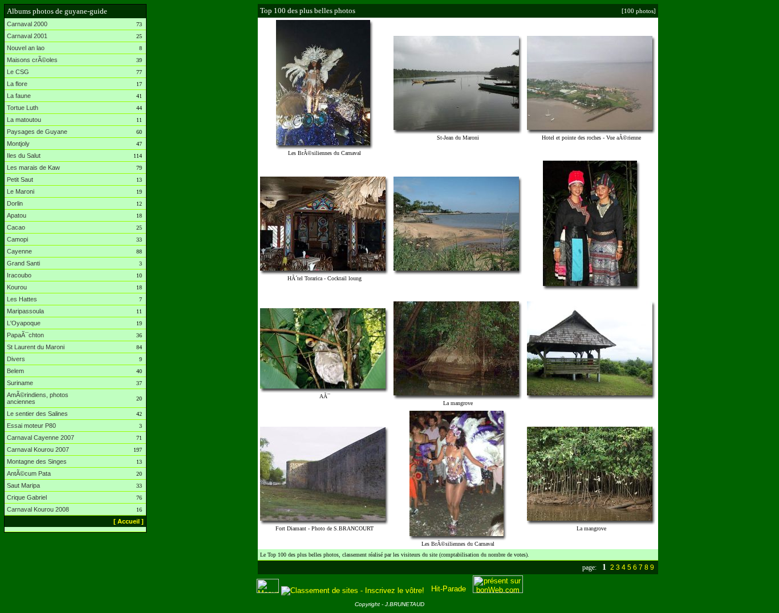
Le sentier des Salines (37, 413)
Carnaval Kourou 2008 (38, 509)
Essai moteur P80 (31, 425)
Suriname (20, 382)
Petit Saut (20, 179)
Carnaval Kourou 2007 (38, 449)
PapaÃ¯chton (25, 335)
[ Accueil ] (128, 521)
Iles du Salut (23, 155)
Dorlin (15, 203)
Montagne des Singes (37, 461)
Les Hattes (22, 299)
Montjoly (18, 143)
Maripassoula (25, 311)
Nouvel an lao (25, 47)
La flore (17, 83)
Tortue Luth (22, 107)
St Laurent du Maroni (35, 347)
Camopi (17, 239)
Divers (16, 358)
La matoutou (24, 119)
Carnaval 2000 (27, 24)
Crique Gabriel (27, 497)
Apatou (16, 215)
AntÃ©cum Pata (29, 473)
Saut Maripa (23, 485)
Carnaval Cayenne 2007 (40, 437)
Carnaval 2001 (27, 35)
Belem (15, 370)
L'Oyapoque (23, 323)
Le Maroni (20, 191)
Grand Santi (23, 263)
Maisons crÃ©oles (32, 59)
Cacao (16, 227)
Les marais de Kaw (33, 167)
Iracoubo (19, 275)
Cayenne (19, 251)
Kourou (17, 287)
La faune (19, 95)
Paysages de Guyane (37, 131)
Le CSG (18, 71)
